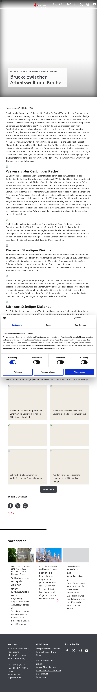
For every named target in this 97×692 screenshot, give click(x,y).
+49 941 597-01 (18, 664)
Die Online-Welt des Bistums (45, 662)
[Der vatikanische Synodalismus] (76, 555)
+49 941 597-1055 (20, 668)
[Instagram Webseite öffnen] (87, 4)
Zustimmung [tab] (17, 325)
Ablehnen (18, 372)
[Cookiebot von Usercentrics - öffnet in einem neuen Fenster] (84, 318)
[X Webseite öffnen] (81, 4)
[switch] (36, 362)
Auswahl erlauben (48, 372)
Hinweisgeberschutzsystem (48, 670)
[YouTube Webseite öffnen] (94, 4)
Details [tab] (48, 325)
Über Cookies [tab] (80, 325)
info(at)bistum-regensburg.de (14, 676)
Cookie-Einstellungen (46, 667)
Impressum (41, 677)
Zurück (11, 513)
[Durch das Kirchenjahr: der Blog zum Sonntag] (49, 555)
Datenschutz (42, 673)
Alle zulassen (79, 372)
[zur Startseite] (28, 5)
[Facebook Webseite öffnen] (74, 4)
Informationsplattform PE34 (46, 653)
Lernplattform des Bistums (48, 648)
